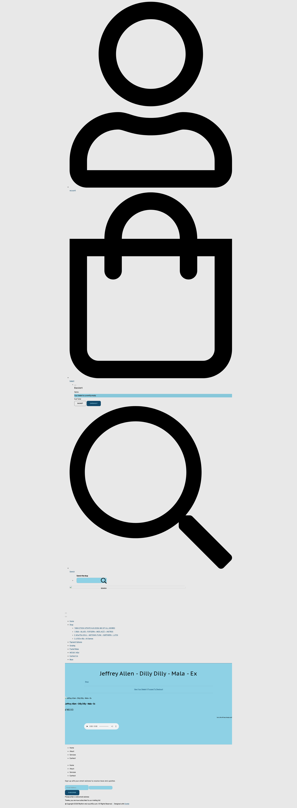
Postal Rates (74, 649)
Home (72, 621)
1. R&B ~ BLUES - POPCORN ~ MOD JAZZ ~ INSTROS (93, 632)
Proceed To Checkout (155, 689)
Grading (72, 646)
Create (126, 804)
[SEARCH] (104, 580)
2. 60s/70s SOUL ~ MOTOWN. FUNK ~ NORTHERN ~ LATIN (96, 635)
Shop (71, 625)
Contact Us (74, 656)
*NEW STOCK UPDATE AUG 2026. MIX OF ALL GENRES (94, 628)
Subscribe (72, 792)
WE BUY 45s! (74, 653)
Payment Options (76, 642)
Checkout (94, 403)
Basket (80, 403)
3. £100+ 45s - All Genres (83, 639)
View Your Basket (140, 689)
